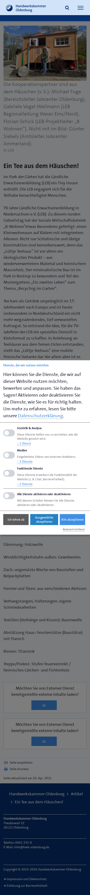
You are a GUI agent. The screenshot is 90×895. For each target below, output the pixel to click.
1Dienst (24, 444)
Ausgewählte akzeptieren (44, 519)
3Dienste (25, 461)
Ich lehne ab (16, 519)
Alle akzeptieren (72, 519)
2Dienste (25, 484)
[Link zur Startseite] (26, 7)
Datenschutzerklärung (40, 416)
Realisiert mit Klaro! (74, 529)
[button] (67, 8)
